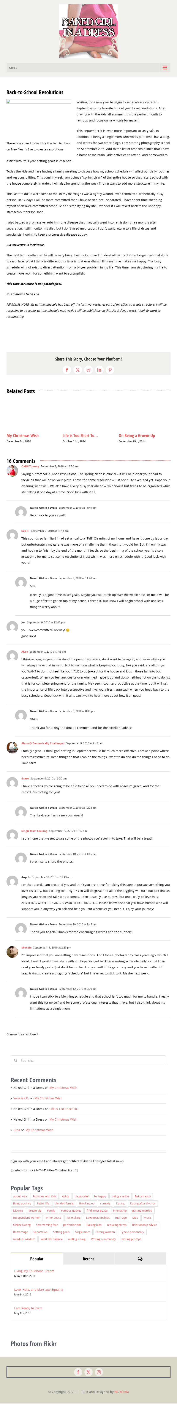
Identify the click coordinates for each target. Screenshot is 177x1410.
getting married (142, 1217)
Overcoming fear (47, 1231)
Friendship (120, 1217)
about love (20, 1203)
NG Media (121, 1398)
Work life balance (52, 1245)
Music (147, 1224)
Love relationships (98, 1224)
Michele (26, 954)
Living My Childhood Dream (34, 1277)
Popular (36, 1265)
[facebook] (78, 1379)
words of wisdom (24, 1245)
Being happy (143, 1203)
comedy (105, 1210)
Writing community (103, 1245)
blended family (64, 1210)
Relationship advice (144, 1231)
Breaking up (87, 1210)
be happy (100, 1203)
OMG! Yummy (30, 473)
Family (51, 1217)
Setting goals (61, 1238)
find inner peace (97, 1217)
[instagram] (99, 1379)
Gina (16, 1136)
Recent (88, 1265)
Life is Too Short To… (64, 1115)
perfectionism (72, 1231)
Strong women (105, 1238)
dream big (34, 1217)
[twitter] (88, 1379)
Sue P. (25, 537)
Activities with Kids (44, 1203)
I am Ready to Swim (28, 1315)
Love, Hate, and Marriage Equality (38, 1296)
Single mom (82, 1238)
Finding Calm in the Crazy (27, 435)
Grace (25, 785)
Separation (40, 1238)
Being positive (22, 1210)
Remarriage (20, 1238)
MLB (135, 1224)
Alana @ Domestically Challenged (43, 750)
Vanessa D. (21, 1105)
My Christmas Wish (135, 435)
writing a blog (76, 1245)
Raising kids (94, 1231)
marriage (121, 1224)
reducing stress (116, 1231)
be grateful (81, 1203)
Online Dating (22, 1231)
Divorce (18, 1217)
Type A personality (132, 1238)
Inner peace (53, 1224)
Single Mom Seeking (34, 837)
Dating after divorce (142, 1210)
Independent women (26, 1224)
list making (74, 1224)
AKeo (24, 658)
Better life (43, 1210)
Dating (120, 1210)
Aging (65, 1203)
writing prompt (131, 1245)
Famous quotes (71, 1217)
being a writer (120, 1203)
